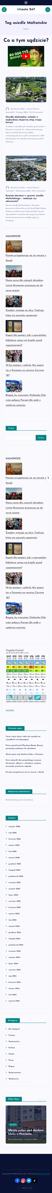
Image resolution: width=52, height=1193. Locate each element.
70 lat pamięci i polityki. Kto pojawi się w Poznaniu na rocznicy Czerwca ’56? (25, 370)
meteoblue (10, 710)
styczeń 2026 (14, 858)
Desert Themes (44, 1174)
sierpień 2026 (14, 827)
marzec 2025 (14, 914)
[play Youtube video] (26, 56)
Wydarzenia (13, 1079)
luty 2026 (13, 851)
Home (26, 29)
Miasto (11, 1054)
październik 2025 (16, 876)
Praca (11, 1060)
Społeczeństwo (15, 1073)
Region (12, 1066)
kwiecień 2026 (15, 839)
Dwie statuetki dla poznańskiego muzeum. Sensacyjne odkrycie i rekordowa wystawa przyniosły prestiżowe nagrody (23, 763)
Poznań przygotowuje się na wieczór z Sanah (25, 772)
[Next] (44, 1099)
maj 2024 (13, 976)
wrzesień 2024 (15, 951)
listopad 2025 (14, 870)
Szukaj (11, 428)
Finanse (12, 1035)
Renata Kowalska (18, 109)
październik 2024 (16, 945)
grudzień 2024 (15, 932)
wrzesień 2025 (15, 883)
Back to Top (27, 1188)
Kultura (12, 1048)
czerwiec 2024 (15, 970)
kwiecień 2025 (15, 907)
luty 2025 (12, 920)
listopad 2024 (14, 939)
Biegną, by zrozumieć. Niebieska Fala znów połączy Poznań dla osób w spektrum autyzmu (26, 400)
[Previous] (40, 1099)
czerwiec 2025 (15, 901)
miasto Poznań (33, 109)
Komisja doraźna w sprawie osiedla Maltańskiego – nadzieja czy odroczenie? (25, 198)
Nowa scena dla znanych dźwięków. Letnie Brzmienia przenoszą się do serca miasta (24, 285)
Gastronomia (14, 1041)
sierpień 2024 (14, 957)
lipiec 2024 (13, 964)
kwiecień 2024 (15, 982)
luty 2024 (13, 995)
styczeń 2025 (14, 926)
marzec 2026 (14, 845)
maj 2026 (13, 833)
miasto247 (10, 112)
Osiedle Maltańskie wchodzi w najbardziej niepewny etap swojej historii (24, 120)
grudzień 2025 (15, 864)
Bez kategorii (14, 1029)
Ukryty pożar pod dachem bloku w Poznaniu (24, 754)
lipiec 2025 (13, 895)
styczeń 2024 (14, 1001)
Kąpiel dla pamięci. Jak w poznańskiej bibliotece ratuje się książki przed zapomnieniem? (26, 340)
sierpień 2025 (14, 889)
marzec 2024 (14, 989)
